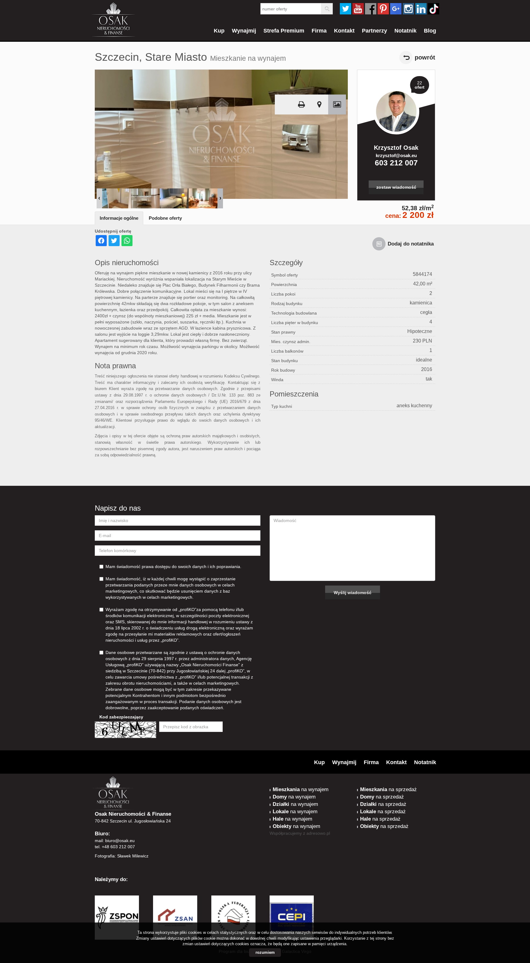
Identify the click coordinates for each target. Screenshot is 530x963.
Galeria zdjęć (337, 104)
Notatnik (405, 31)
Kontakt (344, 31)
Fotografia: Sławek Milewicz (121, 855)
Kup (219, 31)
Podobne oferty (165, 218)
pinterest (383, 8)
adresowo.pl (318, 833)
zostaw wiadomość (396, 187)
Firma (319, 31)
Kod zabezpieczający (121, 716)
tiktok (433, 8)
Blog (430, 31)
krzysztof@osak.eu (396, 155)
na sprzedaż (388, 789)
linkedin (421, 8)
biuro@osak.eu (120, 840)
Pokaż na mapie (319, 104)
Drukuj (301, 104)
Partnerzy (374, 31)
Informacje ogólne (119, 218)
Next (220, 198)
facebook (370, 8)
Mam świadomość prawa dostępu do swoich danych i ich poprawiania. (173, 566)
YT (358, 8)
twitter (345, 8)
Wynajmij (244, 31)
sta (408, 8)
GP (395, 8)
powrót (425, 57)
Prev (99, 198)
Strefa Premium (283, 31)
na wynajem (300, 789)
